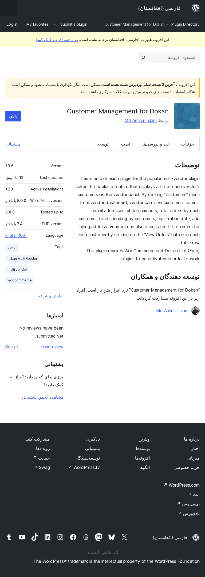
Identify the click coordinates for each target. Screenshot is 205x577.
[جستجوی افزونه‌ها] (143, 57)
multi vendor (17, 270)
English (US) (16, 235)
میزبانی (193, 458)
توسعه (102, 144)
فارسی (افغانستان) (170, 537)
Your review (52, 346)
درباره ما (192, 439)
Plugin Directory (185, 24)
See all (11, 346)
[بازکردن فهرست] (8, 8)
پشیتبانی (92, 448)
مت (194, 494)
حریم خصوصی (187, 467)
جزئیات (187, 144)
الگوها (144, 467)
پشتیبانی (12, 144)
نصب (125, 144)
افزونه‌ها (142, 458)
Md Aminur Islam (140, 120)
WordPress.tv (84, 467)
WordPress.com (181, 485)
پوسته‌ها (143, 448)
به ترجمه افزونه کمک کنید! (57, 39)
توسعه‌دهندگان (87, 458)
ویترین (144, 439)
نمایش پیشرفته (50, 295)
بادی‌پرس (189, 513)
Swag (42, 467)
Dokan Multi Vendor (22, 259)
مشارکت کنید (38, 439)
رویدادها (43, 448)
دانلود (13, 116)
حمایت (41, 458)
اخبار (195, 448)
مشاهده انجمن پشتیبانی (43, 397)
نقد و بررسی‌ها (156, 144)
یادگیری (93, 439)
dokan (12, 248)
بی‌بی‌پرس (188, 503)
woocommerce (19, 280)
